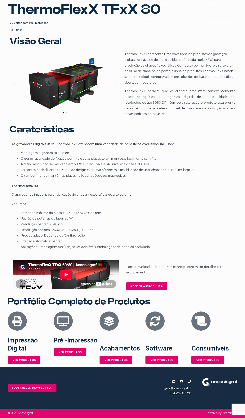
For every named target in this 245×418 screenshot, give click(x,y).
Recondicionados (113, 18)
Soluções (89, 18)
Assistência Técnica (145, 18)
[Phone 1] (189, 381)
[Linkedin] (229, 4)
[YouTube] (235, 4)
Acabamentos (120, 348)
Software (158, 348)
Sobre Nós (71, 18)
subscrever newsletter (32, 387)
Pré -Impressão (75, 340)
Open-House (172, 18)
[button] (217, 19)
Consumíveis (210, 348)
